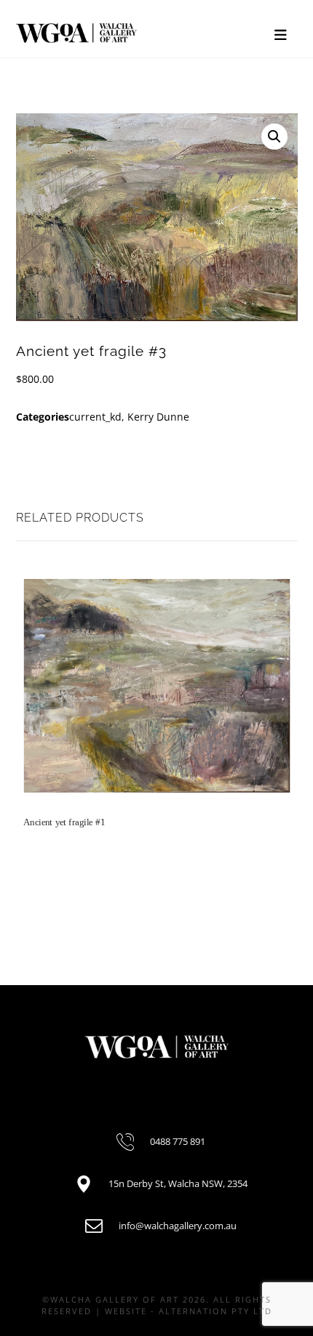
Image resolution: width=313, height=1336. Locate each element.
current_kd (95, 417)
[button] (274, 137)
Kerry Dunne (158, 417)
